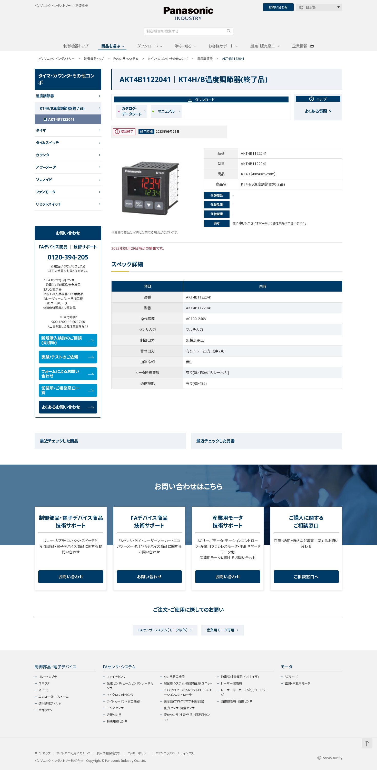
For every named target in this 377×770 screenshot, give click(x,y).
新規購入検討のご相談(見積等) (61, 340)
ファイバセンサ (116, 677)
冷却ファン (45, 710)
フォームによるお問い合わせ (60, 374)
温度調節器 (205, 58)
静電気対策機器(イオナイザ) (240, 677)
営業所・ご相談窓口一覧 (60, 390)
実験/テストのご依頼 (59, 357)
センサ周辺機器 (174, 677)
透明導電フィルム (49, 703)
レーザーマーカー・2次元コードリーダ (244, 692)
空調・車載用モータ (297, 683)
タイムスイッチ (47, 142)
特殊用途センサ (117, 721)
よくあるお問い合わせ (60, 407)
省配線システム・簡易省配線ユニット (188, 683)
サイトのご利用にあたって (73, 753)
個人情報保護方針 (108, 753)
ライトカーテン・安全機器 (123, 701)
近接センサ (114, 715)
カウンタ (42, 154)
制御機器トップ (75, 46)
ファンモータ (45, 191)
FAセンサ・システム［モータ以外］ (163, 630)
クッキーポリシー (138, 753)
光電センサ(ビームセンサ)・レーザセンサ (130, 685)
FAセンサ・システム (125, 58)
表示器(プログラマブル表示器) (184, 701)
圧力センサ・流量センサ (179, 708)
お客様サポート (221, 46)
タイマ (41, 130)
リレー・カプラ (47, 677)
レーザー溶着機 (231, 683)
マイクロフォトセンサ (120, 694)
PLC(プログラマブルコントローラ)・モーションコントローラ (188, 692)
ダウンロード (147, 46)
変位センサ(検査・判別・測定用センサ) (187, 717)
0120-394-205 (68, 257)
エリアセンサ (115, 708)
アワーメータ (46, 167)
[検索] (228, 31)
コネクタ (43, 683)
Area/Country (332, 758)
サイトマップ (43, 753)
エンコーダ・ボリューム (53, 697)
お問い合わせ (278, 7)
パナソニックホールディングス (174, 753)
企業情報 (299, 46)
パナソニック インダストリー (56, 58)
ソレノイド (44, 179)
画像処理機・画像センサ (236, 701)
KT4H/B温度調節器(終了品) (62, 108)
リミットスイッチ (48, 204)
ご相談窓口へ (306, 577)
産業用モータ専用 (220, 630)
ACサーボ (291, 677)
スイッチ (43, 690)
